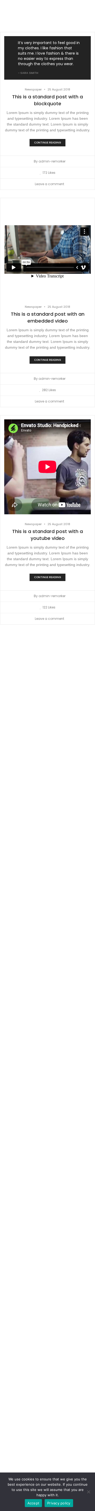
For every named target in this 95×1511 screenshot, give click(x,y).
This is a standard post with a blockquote (47, 100)
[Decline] (88, 1491)
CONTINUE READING (47, 143)
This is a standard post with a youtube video (47, 534)
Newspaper (33, 89)
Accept (33, 1503)
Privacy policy (58, 1503)
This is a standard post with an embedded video (47, 317)
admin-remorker (52, 161)
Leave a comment (49, 184)
